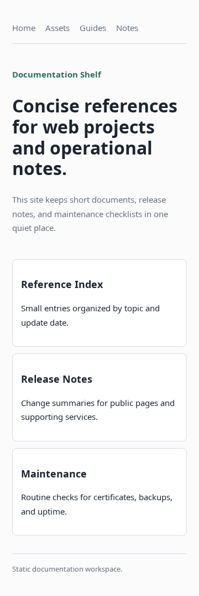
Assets (57, 27)
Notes (127, 27)
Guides (93, 27)
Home (23, 27)
